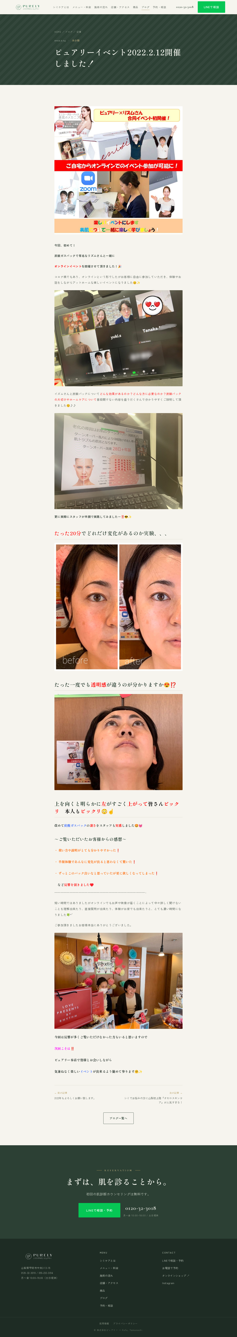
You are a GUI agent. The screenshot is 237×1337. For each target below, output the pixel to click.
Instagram (168, 1283)
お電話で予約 (170, 1268)
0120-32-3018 (184, 7)
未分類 (76, 40)
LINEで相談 (211, 7)
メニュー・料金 (81, 7)
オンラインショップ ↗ (176, 1275)
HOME (57, 31)
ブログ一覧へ (118, 1118)
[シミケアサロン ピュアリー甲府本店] (27, 7)
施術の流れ (101, 7)
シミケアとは (61, 7)
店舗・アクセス (120, 7)
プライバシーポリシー (125, 1323)
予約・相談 (159, 7)
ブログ (145, 7)
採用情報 (104, 1323)
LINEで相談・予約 (99, 1210)
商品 (135, 7)
